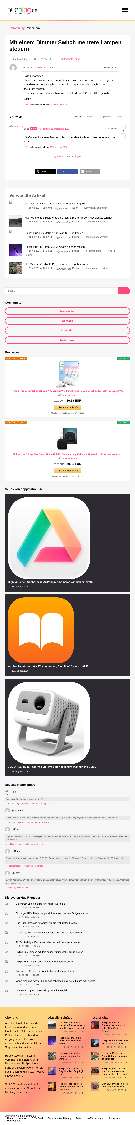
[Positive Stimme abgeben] (123, 127)
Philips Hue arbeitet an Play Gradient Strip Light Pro (71, 1071)
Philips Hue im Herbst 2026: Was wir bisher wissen (70, 1040)
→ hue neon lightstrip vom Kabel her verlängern (27, 803)
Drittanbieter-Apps (70, 59)
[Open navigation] (125, 10)
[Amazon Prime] (67, 395)
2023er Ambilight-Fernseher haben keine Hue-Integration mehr (49, 942)
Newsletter (67, 311)
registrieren (58, 156)
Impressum (115, 1118)
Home (10, 1118)
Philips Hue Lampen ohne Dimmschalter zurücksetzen (44, 961)
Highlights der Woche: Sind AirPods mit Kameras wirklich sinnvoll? (50, 582)
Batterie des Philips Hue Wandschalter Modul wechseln (45, 971)
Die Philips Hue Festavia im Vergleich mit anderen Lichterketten (49, 932)
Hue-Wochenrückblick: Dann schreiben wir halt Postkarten (71, 1086)
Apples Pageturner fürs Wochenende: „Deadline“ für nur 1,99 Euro (50, 666)
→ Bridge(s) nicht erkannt (16, 888)
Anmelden (67, 330)
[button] (45, 171)
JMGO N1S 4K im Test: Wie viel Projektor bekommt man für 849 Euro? (52, 767)
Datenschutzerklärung (59, 1118)
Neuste (90, 117)
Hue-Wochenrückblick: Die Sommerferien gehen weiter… (72, 1056)
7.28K (34, 128)
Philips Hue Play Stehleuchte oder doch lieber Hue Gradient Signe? (113, 1026)
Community (17, 28)
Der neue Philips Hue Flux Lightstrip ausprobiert (115, 1085)
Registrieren (67, 340)
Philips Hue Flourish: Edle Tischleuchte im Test (115, 1042)
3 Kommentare (93, 251)
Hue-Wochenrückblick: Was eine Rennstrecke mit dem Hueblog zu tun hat (72, 1025)
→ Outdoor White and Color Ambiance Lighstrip (27, 822)
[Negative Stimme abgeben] (123, 135)
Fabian (74, 208)
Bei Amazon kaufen (69, 407)
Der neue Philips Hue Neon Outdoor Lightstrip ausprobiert (114, 1056)
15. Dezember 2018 (58, 104)
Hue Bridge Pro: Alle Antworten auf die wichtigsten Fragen (46, 923)
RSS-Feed (37, 1118)
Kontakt (67, 321)
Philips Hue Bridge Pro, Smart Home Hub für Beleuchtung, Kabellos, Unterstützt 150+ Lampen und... (67, 454)
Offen (119, 117)
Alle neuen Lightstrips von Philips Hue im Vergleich (42, 990)
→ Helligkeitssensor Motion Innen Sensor (24, 844)
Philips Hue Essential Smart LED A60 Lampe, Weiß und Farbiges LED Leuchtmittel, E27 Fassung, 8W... (68, 391)
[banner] (22, 10)
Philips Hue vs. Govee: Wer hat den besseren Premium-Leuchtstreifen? (115, 1071)
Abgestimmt (105, 117)
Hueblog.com (13, 1092)
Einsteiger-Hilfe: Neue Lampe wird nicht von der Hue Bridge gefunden (52, 913)
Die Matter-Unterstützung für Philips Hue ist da (40, 904)
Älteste (78, 117)
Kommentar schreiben (95, 208)
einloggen (77, 156)
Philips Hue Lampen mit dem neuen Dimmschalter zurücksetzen (49, 952)
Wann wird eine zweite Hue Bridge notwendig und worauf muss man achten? (56, 981)
